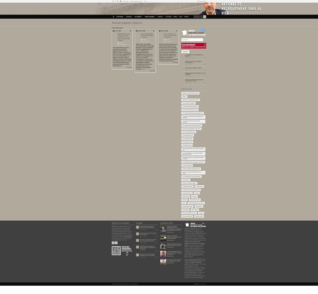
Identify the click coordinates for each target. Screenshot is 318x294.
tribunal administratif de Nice (189, 213)
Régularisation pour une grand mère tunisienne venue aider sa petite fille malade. (124, 37)
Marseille (185, 199)
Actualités (144, 39)
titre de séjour (195, 209)
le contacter (128, 236)
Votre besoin (120, 17)
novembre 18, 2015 (189, 76)
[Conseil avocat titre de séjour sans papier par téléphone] (193, 33)
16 (157, 250)
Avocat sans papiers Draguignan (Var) (191, 168)
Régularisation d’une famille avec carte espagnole (195, 73)
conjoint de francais (187, 193)
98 (205, 58)
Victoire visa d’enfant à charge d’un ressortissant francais (194, 80)
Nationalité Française (195, 199)
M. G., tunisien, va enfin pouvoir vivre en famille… (170, 35)
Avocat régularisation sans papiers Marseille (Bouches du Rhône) (192, 153)
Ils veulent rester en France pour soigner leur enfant (174, 260)
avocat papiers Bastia (187, 138)
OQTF (184, 203)
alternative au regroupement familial (191, 99)
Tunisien (201, 213)
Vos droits (129, 17)
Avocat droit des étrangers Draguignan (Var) (193, 113)
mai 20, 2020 (188, 64)
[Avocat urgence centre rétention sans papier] (193, 45)
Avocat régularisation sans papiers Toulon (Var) (193, 162)
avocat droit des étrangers (188, 103)
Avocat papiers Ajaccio (188, 135)
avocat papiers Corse (187, 142)
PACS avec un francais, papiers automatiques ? (193, 61)
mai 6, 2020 (142, 250)
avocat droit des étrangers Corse (190, 109)
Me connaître (138, 17)
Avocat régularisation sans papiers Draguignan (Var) (193, 149)
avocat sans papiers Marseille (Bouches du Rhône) (192, 172)
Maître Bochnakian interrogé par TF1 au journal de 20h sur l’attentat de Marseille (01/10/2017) (174, 228)
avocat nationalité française (189, 132)
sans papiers (185, 209)
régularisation (199, 206)
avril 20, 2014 (188, 69)
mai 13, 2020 (188, 83)
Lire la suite (129, 67)
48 (205, 76)
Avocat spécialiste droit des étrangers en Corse (147, 35)
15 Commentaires (145, 41)
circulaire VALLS (199, 186)
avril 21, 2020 (143, 257)
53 (205, 69)
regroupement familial (187, 206)
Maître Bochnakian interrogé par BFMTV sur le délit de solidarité (174, 237)
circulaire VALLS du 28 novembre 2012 (191, 189)
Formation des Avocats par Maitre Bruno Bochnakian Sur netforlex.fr (148, 247)
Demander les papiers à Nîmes (193, 68)
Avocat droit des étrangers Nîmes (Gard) (192, 125)
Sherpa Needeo (202, 284)
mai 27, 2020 (143, 229)
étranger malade (199, 216)
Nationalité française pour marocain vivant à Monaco (147, 227)
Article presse (170, 232)
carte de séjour (186, 179)
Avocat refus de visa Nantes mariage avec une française (147, 254)
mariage (197, 193)
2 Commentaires (169, 41)
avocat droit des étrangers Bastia (190, 106)
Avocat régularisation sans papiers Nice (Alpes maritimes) (193, 158)
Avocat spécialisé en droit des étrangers (191, 176)
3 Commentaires (122, 44)
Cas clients (169, 17)
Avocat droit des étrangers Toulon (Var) (191, 128)
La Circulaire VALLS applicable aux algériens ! (194, 55)
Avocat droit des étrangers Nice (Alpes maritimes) (191, 121)
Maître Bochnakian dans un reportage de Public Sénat (174, 244)
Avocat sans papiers (187, 165)
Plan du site (125, 1)
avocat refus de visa (187, 145)
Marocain (194, 196)
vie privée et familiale (187, 216)
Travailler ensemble (150, 17)
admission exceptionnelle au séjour (190, 93)
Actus (180, 17)
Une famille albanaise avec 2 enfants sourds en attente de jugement (174, 253)
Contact (186, 17)
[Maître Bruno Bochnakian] (126, 9)
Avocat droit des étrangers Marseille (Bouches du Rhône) (193, 117)
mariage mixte (186, 196)
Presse (175, 17)
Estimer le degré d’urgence (136, 1)
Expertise (160, 17)
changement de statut (187, 186)
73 (205, 64)
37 (205, 83)
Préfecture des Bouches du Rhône (196, 203)
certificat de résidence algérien (189, 183)
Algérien (184, 96)
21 (157, 229)
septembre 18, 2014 (189, 58)
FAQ (145, 1)
